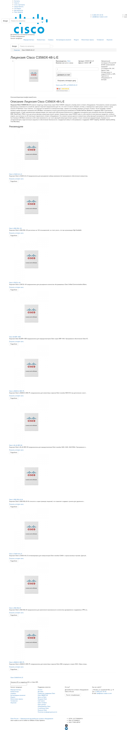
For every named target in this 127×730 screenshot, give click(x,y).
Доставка (40, 691)
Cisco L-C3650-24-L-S (15, 174)
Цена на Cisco (42, 697)
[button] (66, 85)
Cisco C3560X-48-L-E (17, 677)
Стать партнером (19, 5)
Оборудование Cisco (44, 706)
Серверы (50, 40)
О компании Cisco (43, 708)
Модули (76, 40)
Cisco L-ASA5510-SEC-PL (16, 662)
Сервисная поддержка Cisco (46, 693)
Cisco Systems (18, 12)
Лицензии (109, 40)
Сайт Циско (41, 701)
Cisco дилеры (42, 704)
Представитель (18, 6)
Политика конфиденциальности (47, 712)
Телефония (100, 40)
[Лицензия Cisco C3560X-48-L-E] (33, 75)
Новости (16, 3)
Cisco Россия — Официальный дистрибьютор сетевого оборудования (32, 718)
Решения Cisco (42, 710)
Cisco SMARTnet (43, 695)
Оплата (40, 690)
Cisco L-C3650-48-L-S (15, 554)
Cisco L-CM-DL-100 (14, 282)
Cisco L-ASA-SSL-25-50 (16, 499)
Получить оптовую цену (16, 179)
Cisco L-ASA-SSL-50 (15, 608)
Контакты (17, 1)
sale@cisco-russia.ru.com (99, 17)
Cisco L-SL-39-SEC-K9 (15, 445)
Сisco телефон (42, 703)
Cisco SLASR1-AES (15, 337)
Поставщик (17, 8)
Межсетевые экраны (87, 40)
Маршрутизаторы (29, 40)
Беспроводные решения (63, 40)
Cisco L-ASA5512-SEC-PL (16, 391)
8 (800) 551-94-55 (97, 15)
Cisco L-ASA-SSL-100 (15, 228)
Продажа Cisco (42, 699)
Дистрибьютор (18, 10)
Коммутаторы (41, 40)
